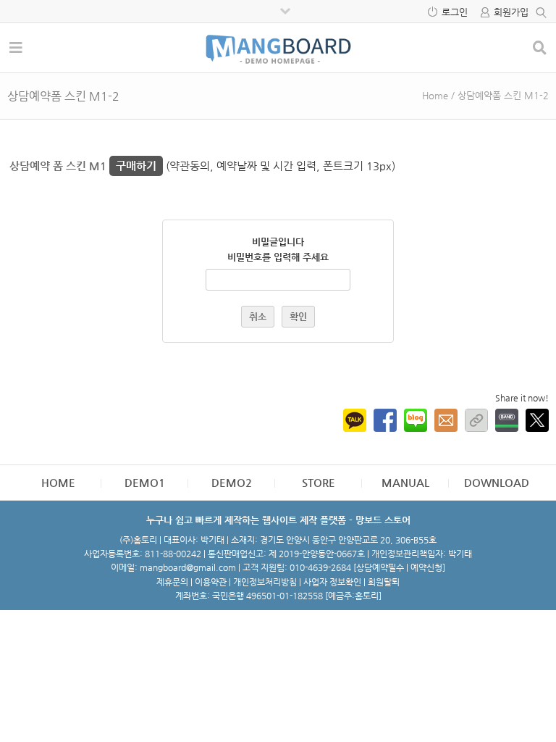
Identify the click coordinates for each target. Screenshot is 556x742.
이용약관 (211, 582)
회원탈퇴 (384, 582)
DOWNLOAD (496, 482)
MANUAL (405, 482)
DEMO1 (145, 482)
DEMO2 (231, 482)
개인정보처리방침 (265, 582)
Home (435, 95)
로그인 (455, 12)
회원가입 (511, 12)
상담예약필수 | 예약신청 (399, 567)
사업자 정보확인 (332, 582)
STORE (318, 482)
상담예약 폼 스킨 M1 (82, 165)
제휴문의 (172, 582)
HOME (58, 482)
